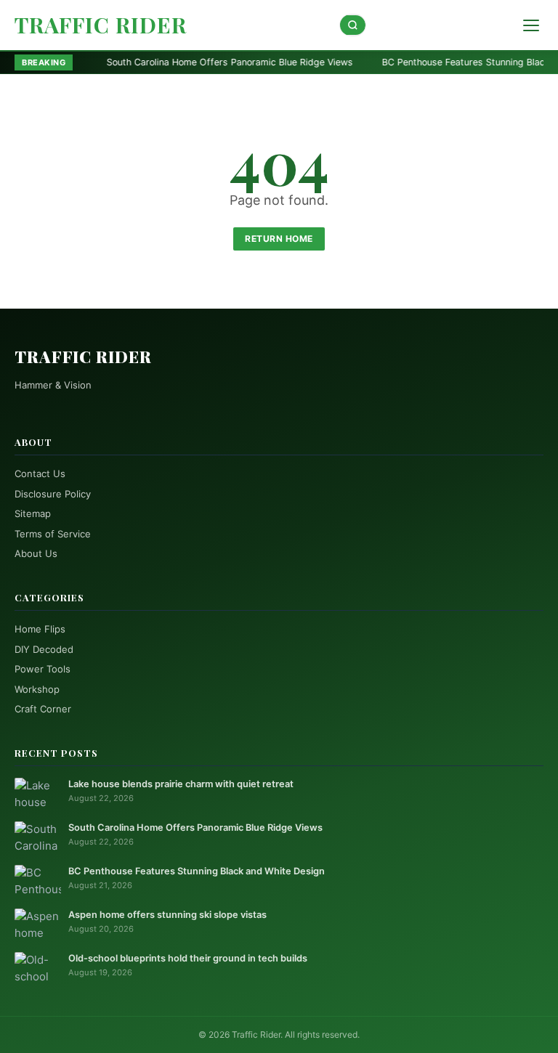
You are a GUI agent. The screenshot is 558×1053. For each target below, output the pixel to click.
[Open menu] (531, 25)
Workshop (37, 689)
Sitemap (33, 513)
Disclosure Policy (53, 494)
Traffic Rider (101, 24)
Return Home (279, 238)
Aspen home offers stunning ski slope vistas (167, 914)
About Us (36, 553)
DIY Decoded (44, 649)
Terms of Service (53, 534)
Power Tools (42, 669)
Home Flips (40, 629)
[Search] (353, 25)
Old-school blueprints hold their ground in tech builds (187, 958)
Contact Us (40, 473)
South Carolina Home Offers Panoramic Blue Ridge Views (175, 62)
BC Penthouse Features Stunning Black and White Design (196, 871)
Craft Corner (43, 709)
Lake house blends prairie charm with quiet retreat (181, 783)
